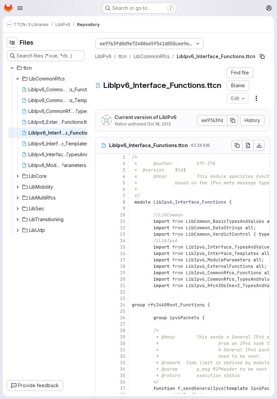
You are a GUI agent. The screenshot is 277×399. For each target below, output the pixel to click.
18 (122, 266)
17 (122, 260)
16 (122, 253)
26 (122, 318)
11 (122, 221)
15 (122, 247)
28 (122, 330)
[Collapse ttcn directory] (12, 68)
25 (122, 311)
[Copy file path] (262, 56)
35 (122, 375)
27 (122, 324)
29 (122, 337)
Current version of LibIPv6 (146, 117)
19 (122, 273)
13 (122, 234)
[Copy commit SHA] (232, 120)
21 (122, 285)
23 (122, 298)
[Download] (259, 145)
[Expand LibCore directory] (18, 176)
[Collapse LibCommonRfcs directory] (18, 79)
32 (122, 356)
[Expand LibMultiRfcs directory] (18, 198)
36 (122, 382)
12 (122, 228)
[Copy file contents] (236, 145)
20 (122, 279)
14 (122, 240)
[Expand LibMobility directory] (18, 187)
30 (122, 343)
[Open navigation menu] (20, 8)
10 (122, 215)
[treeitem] (46, 68)
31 (122, 350)
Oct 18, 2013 (159, 123)
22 (122, 292)
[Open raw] (248, 145)
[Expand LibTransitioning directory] (18, 219)
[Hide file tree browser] (12, 42)
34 (122, 369)
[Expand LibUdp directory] (18, 230)
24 (122, 305)
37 (122, 388)
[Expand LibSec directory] (18, 209)
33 (122, 363)
